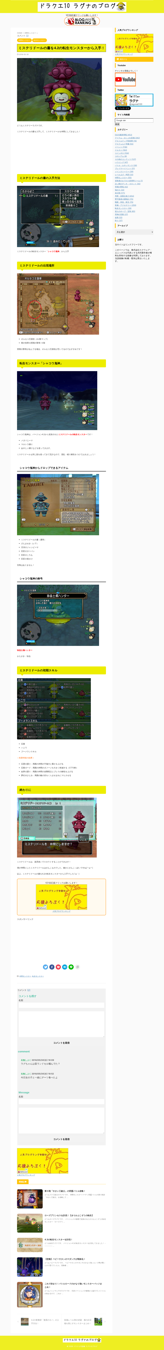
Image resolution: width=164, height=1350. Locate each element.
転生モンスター (38, 976)
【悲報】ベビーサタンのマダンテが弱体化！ (65, 1259)
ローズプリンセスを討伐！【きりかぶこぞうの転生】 (69, 1215)
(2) (27, 35)
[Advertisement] (61, 154)
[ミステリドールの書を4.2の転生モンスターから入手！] (64, 967)
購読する (123, 59)
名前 (21, 1000)
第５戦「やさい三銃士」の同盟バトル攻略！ (65, 1191)
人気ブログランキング (61, 911)
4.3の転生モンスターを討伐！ (59, 1239)
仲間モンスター (25, 976)
